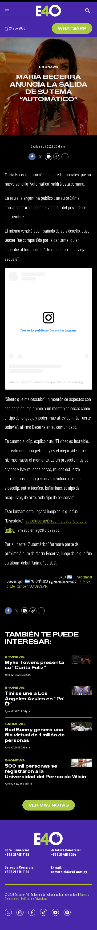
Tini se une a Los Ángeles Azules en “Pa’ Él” (35, 699)
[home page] (48, 11)
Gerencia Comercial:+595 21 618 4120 (20, 869)
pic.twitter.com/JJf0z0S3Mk (27, 586)
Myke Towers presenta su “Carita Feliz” (34, 665)
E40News (48, 67)
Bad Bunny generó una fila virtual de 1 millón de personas (35, 735)
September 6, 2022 (84, 579)
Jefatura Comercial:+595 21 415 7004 (66, 852)
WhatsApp (72, 28)
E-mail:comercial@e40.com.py (69, 869)
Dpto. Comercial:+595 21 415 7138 (17, 852)
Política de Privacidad (34, 898)
